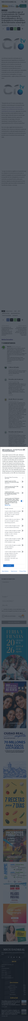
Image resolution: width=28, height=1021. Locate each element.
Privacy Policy (22, 571)
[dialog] (14, 510)
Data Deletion (5, 571)
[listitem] (14, 478)
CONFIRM (8, 565)
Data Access (14, 571)
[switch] (22, 481)
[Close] (24, 449)
